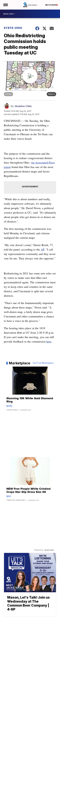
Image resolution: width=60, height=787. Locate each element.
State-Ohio (13, 27)
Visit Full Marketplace (43, 363)
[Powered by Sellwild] (49, 550)
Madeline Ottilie (23, 106)
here (48, 341)
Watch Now (50, 5)
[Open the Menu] (5, 5)
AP (42, 249)
